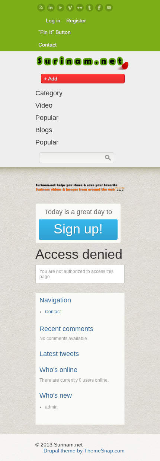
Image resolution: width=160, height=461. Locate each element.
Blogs (43, 130)
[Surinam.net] (81, 68)
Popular (46, 117)
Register (76, 20)
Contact (47, 45)
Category (49, 93)
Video (43, 105)
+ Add (50, 79)
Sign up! (78, 228)
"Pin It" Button (54, 32)
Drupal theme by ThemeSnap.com (84, 451)
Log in (53, 20)
